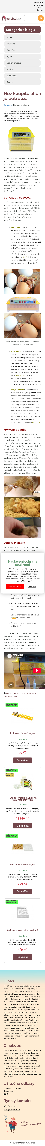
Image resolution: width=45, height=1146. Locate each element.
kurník (9, 37)
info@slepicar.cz (12, 1109)
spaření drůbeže (14, 63)
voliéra (10, 69)
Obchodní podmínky (12, 1088)
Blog (6, 1094)
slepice (10, 82)
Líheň (14, 693)
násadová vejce (29, 693)
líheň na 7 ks (21, 375)
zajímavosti (12, 76)
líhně (25, 257)
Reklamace (38, 2)
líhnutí (19, 693)
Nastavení (32, 587)
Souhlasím (14, 587)
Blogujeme (8, 105)
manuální (36, 423)
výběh (9, 56)
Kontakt (40, 10)
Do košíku (22, 760)
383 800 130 (10, 1106)
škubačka (11, 50)
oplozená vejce (10, 696)
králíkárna (11, 44)
